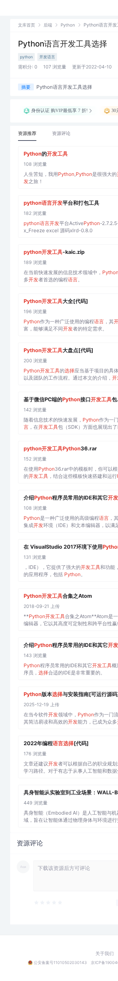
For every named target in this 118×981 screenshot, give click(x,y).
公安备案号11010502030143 (60, 962)
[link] (26, 25)
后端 (48, 25)
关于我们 (104, 953)
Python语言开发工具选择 (62, 43)
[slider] (64, 902)
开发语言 (47, 56)
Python (68, 25)
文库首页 (26, 25)
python (26, 56)
